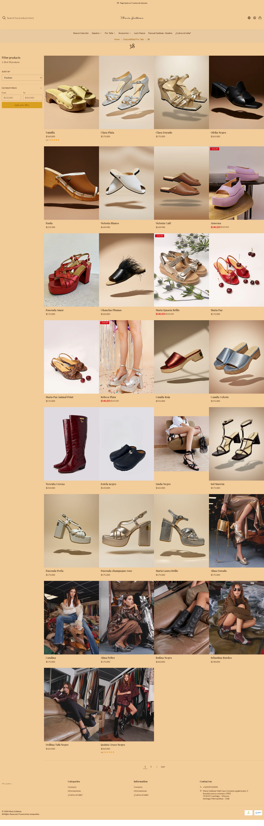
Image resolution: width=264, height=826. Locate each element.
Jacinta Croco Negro (113, 744)
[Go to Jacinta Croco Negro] (126, 704)
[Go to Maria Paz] (236, 270)
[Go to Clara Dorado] (181, 92)
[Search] (4, 18)
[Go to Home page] (132, 18)
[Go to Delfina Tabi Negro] (71, 704)
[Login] (254, 18)
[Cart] (260, 18)
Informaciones (74, 791)
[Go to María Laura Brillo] (181, 531)
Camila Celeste (220, 397)
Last (163, 766)
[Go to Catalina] (71, 617)
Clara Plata (107, 132)
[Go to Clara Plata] (126, 92)
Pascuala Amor (55, 310)
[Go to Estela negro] (126, 444)
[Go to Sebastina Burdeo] (236, 617)
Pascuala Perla (54, 570)
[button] (97, 33)
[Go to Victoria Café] (181, 183)
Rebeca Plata (108, 397)
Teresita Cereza (55, 484)
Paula (49, 223)
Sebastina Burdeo (221, 657)
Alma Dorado (219, 570)
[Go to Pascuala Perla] (71, 531)
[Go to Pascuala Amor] (71, 270)
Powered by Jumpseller (28, 814)
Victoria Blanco (110, 223)
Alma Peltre (108, 657)
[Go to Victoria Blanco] (126, 183)
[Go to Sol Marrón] (236, 444)
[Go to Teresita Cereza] (71, 444)
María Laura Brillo (167, 570)
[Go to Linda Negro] (181, 444)
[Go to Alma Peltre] (126, 617)
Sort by (6, 72)
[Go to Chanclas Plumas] (126, 270)
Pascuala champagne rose (116, 570)
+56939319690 (210, 787)
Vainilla (50, 132)
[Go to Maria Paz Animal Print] (71, 357)
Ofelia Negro (218, 132)
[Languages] (249, 18)
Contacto (72, 787)
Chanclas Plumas (111, 310)
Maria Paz (216, 310)
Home (117, 39)
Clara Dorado (164, 132)
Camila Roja (163, 397)
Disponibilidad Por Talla (133, 39)
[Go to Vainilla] (71, 92)
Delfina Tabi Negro (57, 744)
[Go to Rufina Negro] (181, 617)
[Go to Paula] (71, 183)
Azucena (216, 223)
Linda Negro (163, 484)
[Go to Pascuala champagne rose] (126, 531)
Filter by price (9, 88)
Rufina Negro (164, 657)
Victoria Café (163, 223)
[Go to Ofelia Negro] (236, 92)
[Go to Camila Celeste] (236, 357)
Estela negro (108, 484)
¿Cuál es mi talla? (75, 795)
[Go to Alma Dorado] (236, 531)
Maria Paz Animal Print (59, 397)
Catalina (51, 657)
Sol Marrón (217, 484)
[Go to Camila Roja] (181, 357)
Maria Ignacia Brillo (167, 310)
